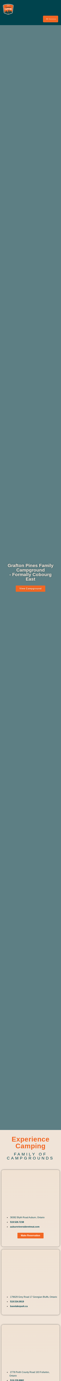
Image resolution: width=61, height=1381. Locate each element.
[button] (55, 9)
